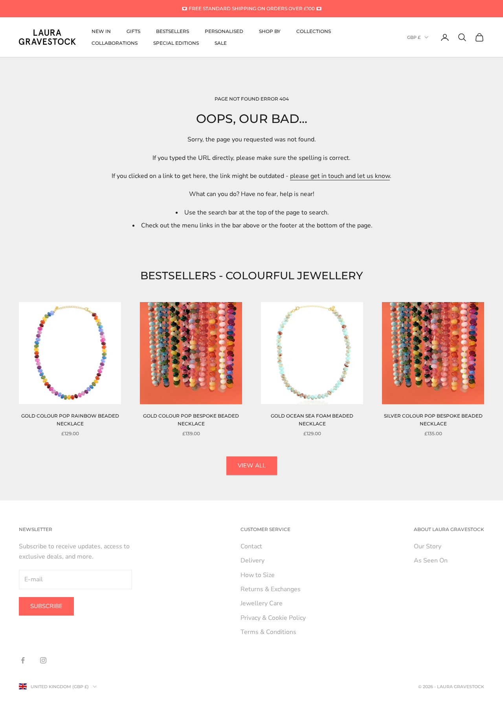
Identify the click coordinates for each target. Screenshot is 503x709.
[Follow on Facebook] (23, 660)
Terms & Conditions (268, 632)
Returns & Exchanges (270, 589)
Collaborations (115, 43)
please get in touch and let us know (340, 176)
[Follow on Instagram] (43, 660)
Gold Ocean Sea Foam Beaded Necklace (312, 420)
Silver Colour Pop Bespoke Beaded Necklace (433, 420)
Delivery (252, 560)
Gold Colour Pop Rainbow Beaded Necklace (70, 420)
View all (252, 465)
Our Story (427, 546)
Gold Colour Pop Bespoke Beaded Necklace (191, 420)
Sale (221, 43)
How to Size (257, 575)
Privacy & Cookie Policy (273, 618)
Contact (251, 546)
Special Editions (176, 43)
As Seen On (431, 560)
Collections (313, 31)
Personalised (224, 31)
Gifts (133, 31)
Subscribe (46, 606)
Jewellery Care (261, 603)
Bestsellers (172, 31)
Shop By (270, 31)
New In (101, 31)
